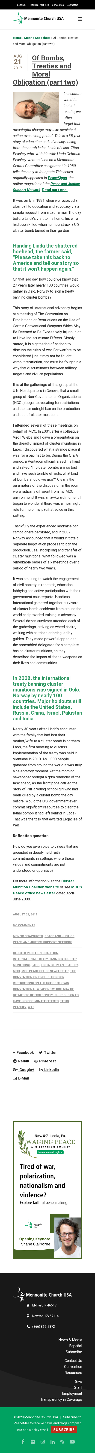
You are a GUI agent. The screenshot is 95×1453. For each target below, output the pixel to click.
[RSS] (62, 1442)
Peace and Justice (59, 936)
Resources (73, 1372)
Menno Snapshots (28, 936)
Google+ (26, 1070)
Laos (35, 965)
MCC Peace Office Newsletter (44, 971)
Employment (72, 1393)
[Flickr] (32, 1442)
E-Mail (23, 1078)
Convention (58, 4)
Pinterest (47, 1061)
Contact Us (72, 4)
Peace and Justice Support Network (42, 942)
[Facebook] (22, 1442)
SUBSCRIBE (64, 1429)
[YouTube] (72, 1442)
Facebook (25, 1052)
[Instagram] (42, 1442)
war (31, 1007)
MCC (16, 971)
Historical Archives (39, 4)
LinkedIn (51, 1070)
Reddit (23, 1061)
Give (78, 1381)
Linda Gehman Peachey (59, 965)
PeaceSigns (57, 178)
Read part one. (55, 190)
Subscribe (74, 1352)
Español (21, 4)
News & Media (70, 1340)
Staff (78, 1387)
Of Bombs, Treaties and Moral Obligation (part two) (45, 70)
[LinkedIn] (52, 1442)
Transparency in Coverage (61, 1399)
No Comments (24, 925)
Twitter (50, 1052)
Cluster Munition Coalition (35, 953)
